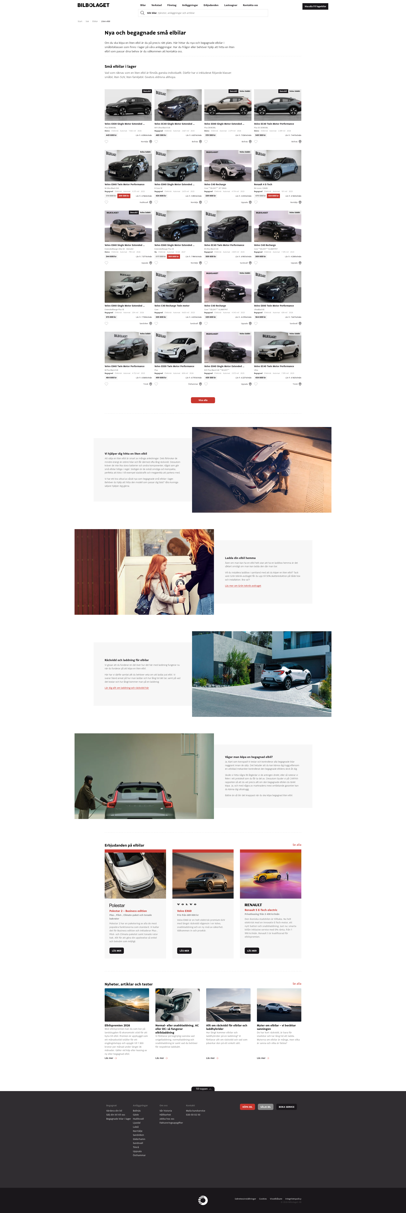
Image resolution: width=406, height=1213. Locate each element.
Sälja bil (265, 1106)
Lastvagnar (230, 5)
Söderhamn (139, 1139)
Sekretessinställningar (245, 1198)
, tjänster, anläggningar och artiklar (171, 12)
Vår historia (166, 1110)
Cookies (263, 1198)
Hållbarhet (165, 1114)
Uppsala (137, 1151)
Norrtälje (137, 1131)
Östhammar (139, 1155)
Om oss (164, 1105)
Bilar (143, 5)
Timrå (136, 1147)
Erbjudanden (211, 5)
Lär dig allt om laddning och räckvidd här (127, 687)
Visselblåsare (276, 1198)
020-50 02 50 (193, 1114)
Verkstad (156, 5)
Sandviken (138, 1135)
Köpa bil (247, 1106)
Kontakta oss (250, 5)
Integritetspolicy (293, 1198)
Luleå (136, 1126)
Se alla (297, 844)
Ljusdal (137, 1122)
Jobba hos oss (167, 1118)
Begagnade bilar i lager (118, 1118)
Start (80, 21)
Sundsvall (138, 1143)
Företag (171, 5)
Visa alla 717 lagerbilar (315, 6)
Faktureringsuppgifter (171, 1122)
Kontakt (190, 1105)
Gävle (136, 1114)
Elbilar (95, 21)
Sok (88, 21)
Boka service (286, 1106)
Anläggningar (190, 5)
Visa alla (203, 400)
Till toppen (202, 1088)
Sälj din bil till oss (115, 1114)
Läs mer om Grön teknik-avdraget (243, 585)
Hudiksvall (138, 1118)
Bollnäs (137, 1110)
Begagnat (111, 1105)
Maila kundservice (195, 1110)
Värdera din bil (114, 1110)
